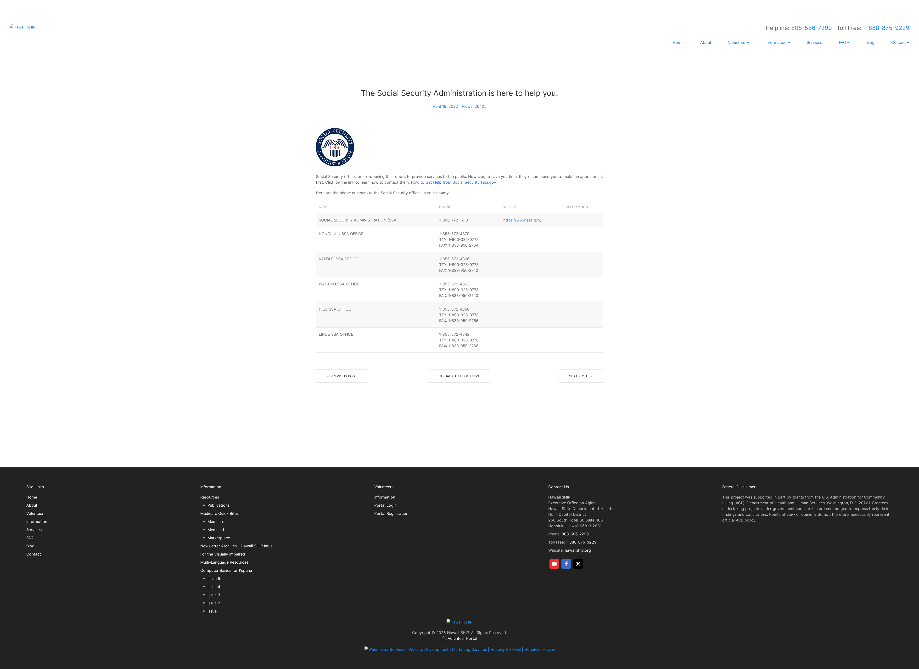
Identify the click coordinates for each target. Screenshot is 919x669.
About (705, 42)
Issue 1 (213, 611)
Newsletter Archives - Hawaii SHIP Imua (236, 546)
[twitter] (578, 564)
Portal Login (385, 505)
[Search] (498, 7)
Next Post (578, 376)
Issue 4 (213, 586)
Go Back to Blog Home (459, 376)
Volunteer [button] (737, 42)
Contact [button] (899, 42)
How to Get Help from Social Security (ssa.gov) (454, 182)
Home (678, 42)
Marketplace (218, 537)
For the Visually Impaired (222, 554)
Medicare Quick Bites (219, 513)
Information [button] (777, 42)
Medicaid (215, 529)
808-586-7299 (811, 27)
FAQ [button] (843, 42)
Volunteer (35, 513)
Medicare (215, 521)
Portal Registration (391, 513)
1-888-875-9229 (886, 27)
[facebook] (566, 564)
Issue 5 (213, 578)
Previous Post (344, 376)
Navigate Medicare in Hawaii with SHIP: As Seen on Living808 (475, 62)
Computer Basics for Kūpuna (226, 570)
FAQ (30, 537)
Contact (33, 554)
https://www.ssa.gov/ (522, 220)
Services (814, 42)
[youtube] (554, 564)
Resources (209, 497)
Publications (218, 505)
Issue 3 (213, 594)
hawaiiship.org (578, 550)
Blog (870, 42)
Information (36, 521)
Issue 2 (213, 603)
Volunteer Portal (462, 638)
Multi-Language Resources (224, 562)
